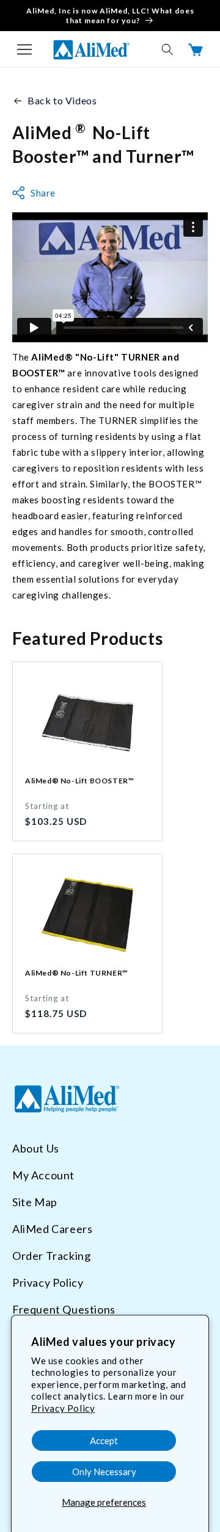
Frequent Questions (64, 1309)
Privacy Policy (63, 1408)
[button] (24, 49)
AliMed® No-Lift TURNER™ (76, 972)
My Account (43, 1175)
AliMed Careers (52, 1228)
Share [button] (43, 192)
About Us (35, 1148)
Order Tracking (51, 1255)
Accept (104, 1440)
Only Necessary (104, 1471)
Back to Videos (62, 100)
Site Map (34, 1202)
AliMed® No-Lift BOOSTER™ (79, 780)
